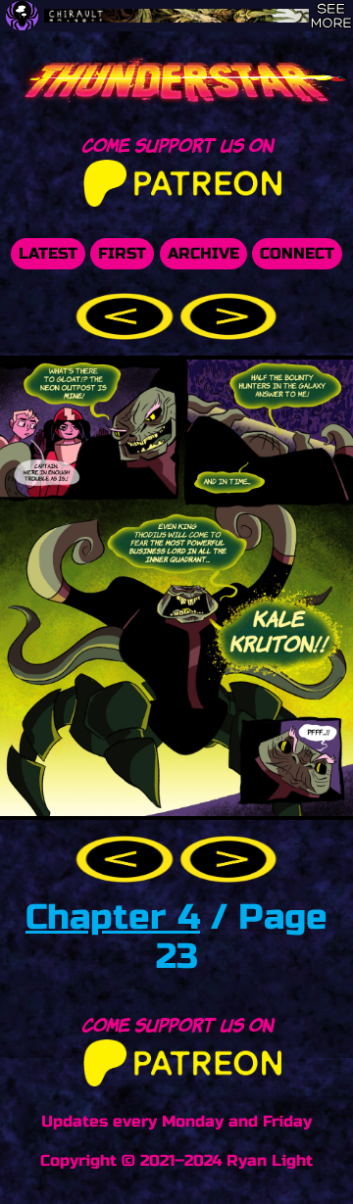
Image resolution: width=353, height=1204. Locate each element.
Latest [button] (48, 253)
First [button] (122, 253)
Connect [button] (297, 253)
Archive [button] (203, 253)
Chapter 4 (112, 917)
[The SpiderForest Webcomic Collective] (22, 15)
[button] (127, 315)
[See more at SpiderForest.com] (331, 15)
